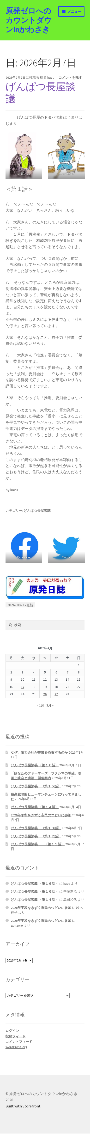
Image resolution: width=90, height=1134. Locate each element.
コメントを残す (70, 77)
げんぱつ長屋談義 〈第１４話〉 (35, 807)
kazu (50, 77)
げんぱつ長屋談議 (40, 92)
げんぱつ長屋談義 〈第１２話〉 (36, 836)
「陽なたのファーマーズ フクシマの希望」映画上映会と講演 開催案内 (46, 775)
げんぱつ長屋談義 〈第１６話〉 (35, 765)
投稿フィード (16, 1036)
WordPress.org (16, 1047)
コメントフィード (19, 1042)
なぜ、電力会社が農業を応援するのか (39, 752)
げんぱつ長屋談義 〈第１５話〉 (36, 786)
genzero (17, 925)
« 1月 (40, 705)
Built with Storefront (23, 1106)
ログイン (12, 1030)
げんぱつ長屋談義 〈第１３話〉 (36, 828)
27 (56, 694)
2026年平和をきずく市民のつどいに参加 (41, 815)
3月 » (50, 705)
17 (22, 687)
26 (45, 694)
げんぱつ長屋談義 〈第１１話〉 (38, 844)
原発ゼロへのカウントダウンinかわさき (29, 20)
